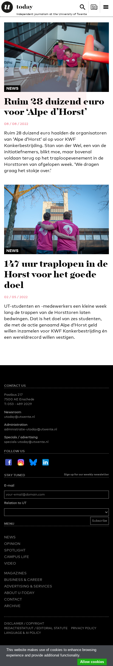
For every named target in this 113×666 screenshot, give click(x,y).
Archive (12, 606)
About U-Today (19, 592)
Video (10, 563)
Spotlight (15, 550)
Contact (13, 599)
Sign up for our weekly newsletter (86, 474)
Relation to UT (15, 503)
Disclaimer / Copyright (24, 623)
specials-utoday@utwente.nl (26, 442)
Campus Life (16, 556)
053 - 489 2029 (19, 404)
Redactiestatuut (19, 628)
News (10, 537)
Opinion (12, 543)
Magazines (15, 573)
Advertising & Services (28, 586)
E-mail (9, 485)
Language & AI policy (22, 633)
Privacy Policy (83, 628)
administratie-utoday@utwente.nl (30, 429)
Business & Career (23, 579)
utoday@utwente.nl (19, 417)
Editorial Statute (51, 628)
